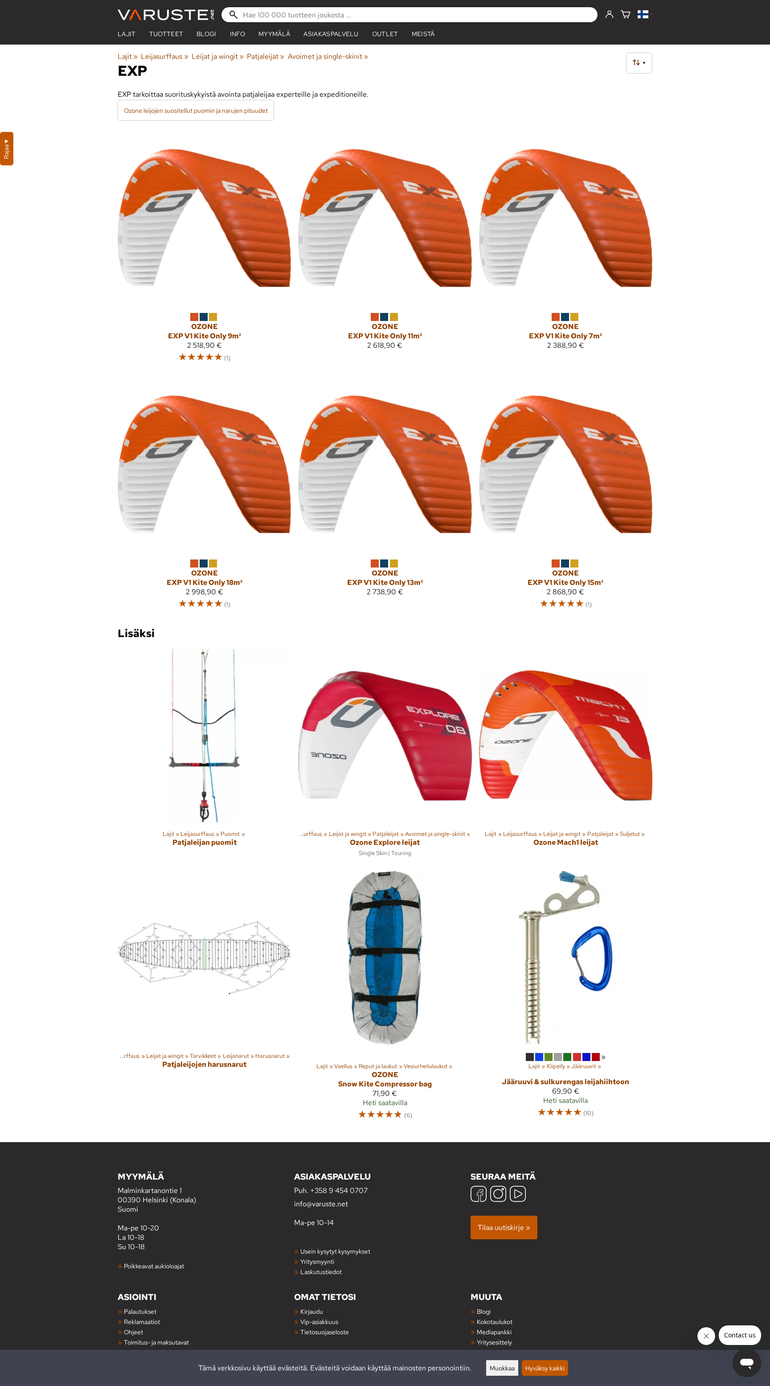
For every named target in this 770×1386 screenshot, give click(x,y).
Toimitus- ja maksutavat (156, 1342)
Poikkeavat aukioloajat (154, 1266)
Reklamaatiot (142, 1321)
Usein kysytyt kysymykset (335, 1251)
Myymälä (274, 34)
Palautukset (140, 1311)
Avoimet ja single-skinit (328, 56)
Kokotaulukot (494, 1321)
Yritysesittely (494, 1342)
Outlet (385, 34)
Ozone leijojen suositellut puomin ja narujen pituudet (196, 110)
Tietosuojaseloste (324, 1332)
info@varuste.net (321, 1204)
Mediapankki (494, 1332)
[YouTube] (518, 1195)
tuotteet (166, 34)
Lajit (127, 34)
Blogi (484, 1311)
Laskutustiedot (321, 1271)
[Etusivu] (166, 15)
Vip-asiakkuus (319, 1321)
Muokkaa (502, 1368)
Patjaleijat (265, 56)
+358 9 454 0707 (339, 1190)
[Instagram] (498, 1195)
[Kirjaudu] (609, 14)
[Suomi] (645, 15)
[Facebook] (479, 1195)
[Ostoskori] (626, 15)
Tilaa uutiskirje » (504, 1227)
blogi (207, 34)
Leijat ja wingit (218, 56)
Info (237, 34)
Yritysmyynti (317, 1261)
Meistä (423, 34)
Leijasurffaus (164, 56)
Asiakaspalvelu (330, 34)
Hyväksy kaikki (545, 1368)
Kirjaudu (311, 1311)
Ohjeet (133, 1332)
